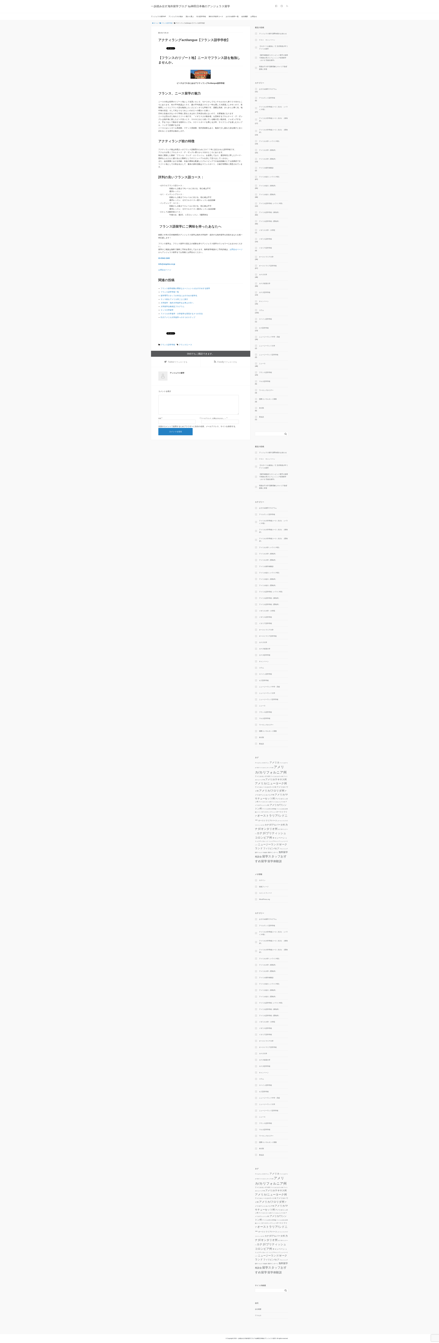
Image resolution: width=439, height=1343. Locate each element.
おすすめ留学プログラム (268, 89)
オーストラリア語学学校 (268, 266)
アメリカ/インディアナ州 (266, 767)
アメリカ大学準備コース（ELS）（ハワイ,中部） (273, 108)
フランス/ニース (185, 345)
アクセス (258, 1315)
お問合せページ (236, 249)
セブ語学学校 (264, 328)
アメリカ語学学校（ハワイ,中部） (271, 203)
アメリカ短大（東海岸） (268, 186)
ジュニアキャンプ (274, 841)
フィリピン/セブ (271, 848)
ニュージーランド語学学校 (268, 355)
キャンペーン (264, 301)
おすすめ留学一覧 (232, 16)
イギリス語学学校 (265, 239)
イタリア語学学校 (265, 248)
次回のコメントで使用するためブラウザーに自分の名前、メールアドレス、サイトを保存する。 (197, 426)
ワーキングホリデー (266, 390)
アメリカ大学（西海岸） (268, 159)
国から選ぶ (190, 16)
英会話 (261, 417)
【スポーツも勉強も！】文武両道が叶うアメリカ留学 (273, 47)
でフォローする (177, 362)
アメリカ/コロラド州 (276, 776)
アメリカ (274, 762)
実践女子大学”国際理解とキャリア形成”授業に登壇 (273, 68)
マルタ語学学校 (264, 381)
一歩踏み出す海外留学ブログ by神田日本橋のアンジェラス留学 (190, 6)
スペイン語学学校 (265, 319)
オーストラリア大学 (266, 257)
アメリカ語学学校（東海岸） (269, 212)
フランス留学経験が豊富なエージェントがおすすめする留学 (185, 288)
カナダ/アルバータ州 (275, 825)
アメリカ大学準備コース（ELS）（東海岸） (273, 119)
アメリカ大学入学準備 (269, 809)
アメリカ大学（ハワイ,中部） (269, 141)
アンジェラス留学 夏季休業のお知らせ (273, 34)
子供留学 (264, 852)
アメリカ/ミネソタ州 (265, 802)
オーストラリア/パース (267, 820)
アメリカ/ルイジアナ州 (278, 802)
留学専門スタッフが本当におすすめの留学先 (179, 296)
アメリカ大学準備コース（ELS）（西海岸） (273, 131)
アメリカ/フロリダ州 (271, 790)
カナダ (262, 825)
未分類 (261, 408)
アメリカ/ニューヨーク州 (271, 783)
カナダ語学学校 (264, 292)
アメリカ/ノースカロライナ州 (265, 787)
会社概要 (244, 16)
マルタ (260, 852)
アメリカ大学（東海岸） (268, 150)
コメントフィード (265, 893)
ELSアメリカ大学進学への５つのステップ (178, 317)
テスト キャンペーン (267, 40)
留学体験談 (275, 861)
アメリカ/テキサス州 (276, 779)
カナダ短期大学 (264, 283)
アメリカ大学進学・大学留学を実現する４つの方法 (182, 314)
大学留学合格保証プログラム (172, 306)
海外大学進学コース (216, 16)
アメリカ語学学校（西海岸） (269, 221)
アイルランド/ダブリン (262, 763)
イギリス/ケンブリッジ (268, 812)
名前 (159, 418)
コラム (261, 310)
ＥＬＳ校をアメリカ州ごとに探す (174, 299)
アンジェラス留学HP (158, 16)
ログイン (262, 880)
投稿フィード (264, 887)
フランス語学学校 (168, 345)
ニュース (262, 363)
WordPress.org (264, 899)
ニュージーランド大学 (267, 346)
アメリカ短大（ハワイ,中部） (269, 177)
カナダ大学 (263, 274)
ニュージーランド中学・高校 (269, 337)
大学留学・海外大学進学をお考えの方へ (177, 303)
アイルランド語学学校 (267, 98)
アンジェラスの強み (176, 16)
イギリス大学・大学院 (267, 230)
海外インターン (273, 852)
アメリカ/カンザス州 (262, 776)
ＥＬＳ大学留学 (167, 310)
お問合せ (253, 16)
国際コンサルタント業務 (268, 399)
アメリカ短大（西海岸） (268, 194)
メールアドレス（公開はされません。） (213, 418)
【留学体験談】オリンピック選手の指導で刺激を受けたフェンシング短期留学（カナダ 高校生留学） (273, 57)
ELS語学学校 (201, 16)
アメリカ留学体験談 (266, 168)
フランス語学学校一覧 (170, 292)
